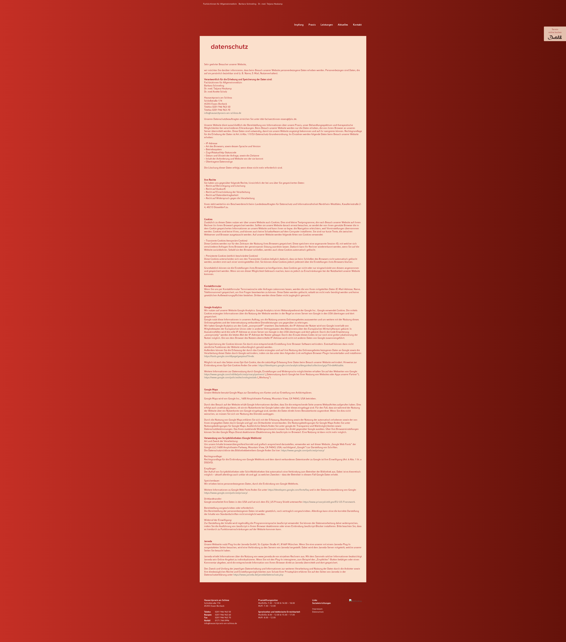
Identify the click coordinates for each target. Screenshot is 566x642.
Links (314, 600)
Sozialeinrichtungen (321, 603)
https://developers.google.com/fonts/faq (288, 489)
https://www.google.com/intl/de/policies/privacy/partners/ (234, 374)
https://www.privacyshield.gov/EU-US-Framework (329, 501)
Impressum (317, 609)
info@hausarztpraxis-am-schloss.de (222, 113)
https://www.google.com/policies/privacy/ (302, 450)
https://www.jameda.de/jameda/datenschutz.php (258, 574)
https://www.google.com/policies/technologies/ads (230, 377)
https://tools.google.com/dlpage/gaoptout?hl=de (229, 356)
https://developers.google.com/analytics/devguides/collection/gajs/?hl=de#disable (301, 365)
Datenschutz (318, 612)
